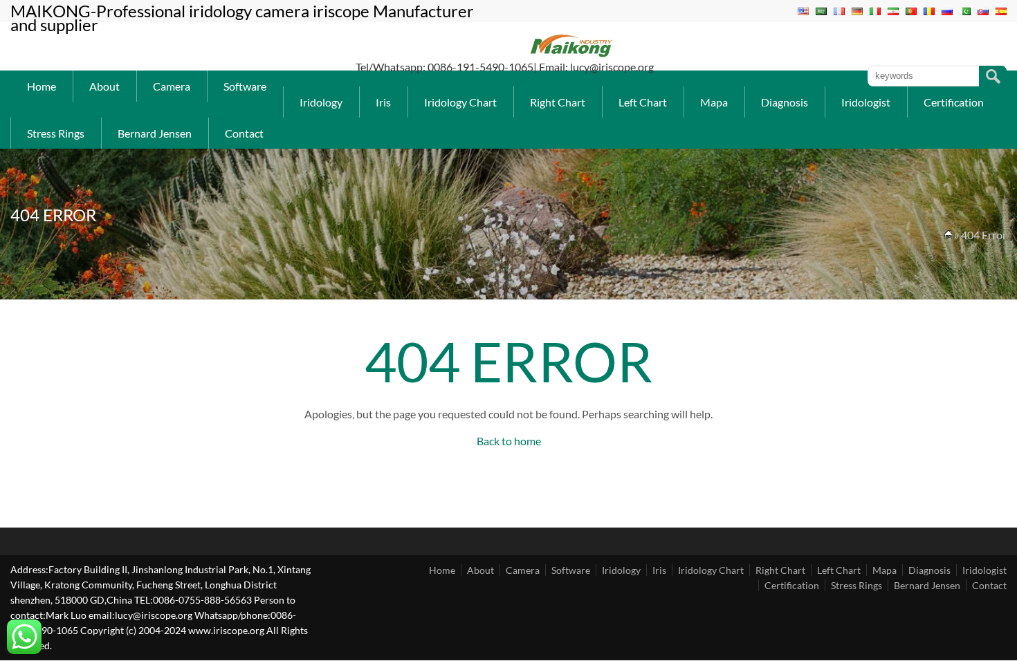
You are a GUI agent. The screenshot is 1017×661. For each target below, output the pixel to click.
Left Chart (643, 102)
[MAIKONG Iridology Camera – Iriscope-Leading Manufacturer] (572, 55)
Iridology (321, 102)
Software (244, 86)
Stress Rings (55, 133)
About (104, 86)
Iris (383, 102)
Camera (171, 86)
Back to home (509, 440)
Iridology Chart (460, 102)
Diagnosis (784, 102)
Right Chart (557, 102)
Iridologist (865, 102)
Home (41, 86)
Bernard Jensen (155, 133)
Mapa (714, 102)
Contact (244, 133)
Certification (954, 102)
